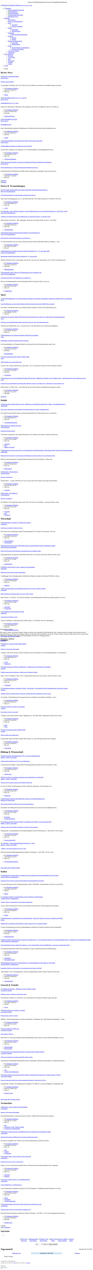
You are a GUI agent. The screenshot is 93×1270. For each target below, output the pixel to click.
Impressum (3, 640)
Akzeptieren (4, 639)
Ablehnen (11, 639)
